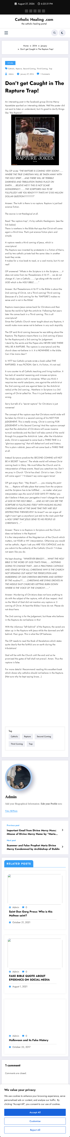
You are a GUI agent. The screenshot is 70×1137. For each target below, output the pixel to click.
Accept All (35, 1112)
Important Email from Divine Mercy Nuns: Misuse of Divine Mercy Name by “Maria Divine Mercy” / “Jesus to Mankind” (31, 832)
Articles (10, 63)
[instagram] (39, 11)
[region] (35, 1110)
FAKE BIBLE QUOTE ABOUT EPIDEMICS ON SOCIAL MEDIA (29, 978)
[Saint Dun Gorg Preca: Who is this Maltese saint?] (35, 889)
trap (50, 68)
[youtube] (43, 11)
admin (11, 74)
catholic (11, 68)
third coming (42, 68)
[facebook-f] (26, 11)
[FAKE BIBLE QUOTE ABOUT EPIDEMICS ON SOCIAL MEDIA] (35, 953)
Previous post (13, 825)
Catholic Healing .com (34, 19)
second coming (29, 68)
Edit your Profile (49, 804)
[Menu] (6, 32)
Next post (11, 840)
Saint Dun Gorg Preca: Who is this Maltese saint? (30, 913)
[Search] (54, 32)
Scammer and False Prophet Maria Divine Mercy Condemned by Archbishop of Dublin (33, 847)
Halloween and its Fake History (28, 1040)
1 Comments (45, 74)
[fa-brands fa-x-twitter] (30, 11)
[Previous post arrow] (62, 830)
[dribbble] (35, 11)
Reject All (35, 1130)
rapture (19, 68)
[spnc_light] (62, 32)
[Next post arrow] (62, 847)
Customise (35, 1121)
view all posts (11, 811)
